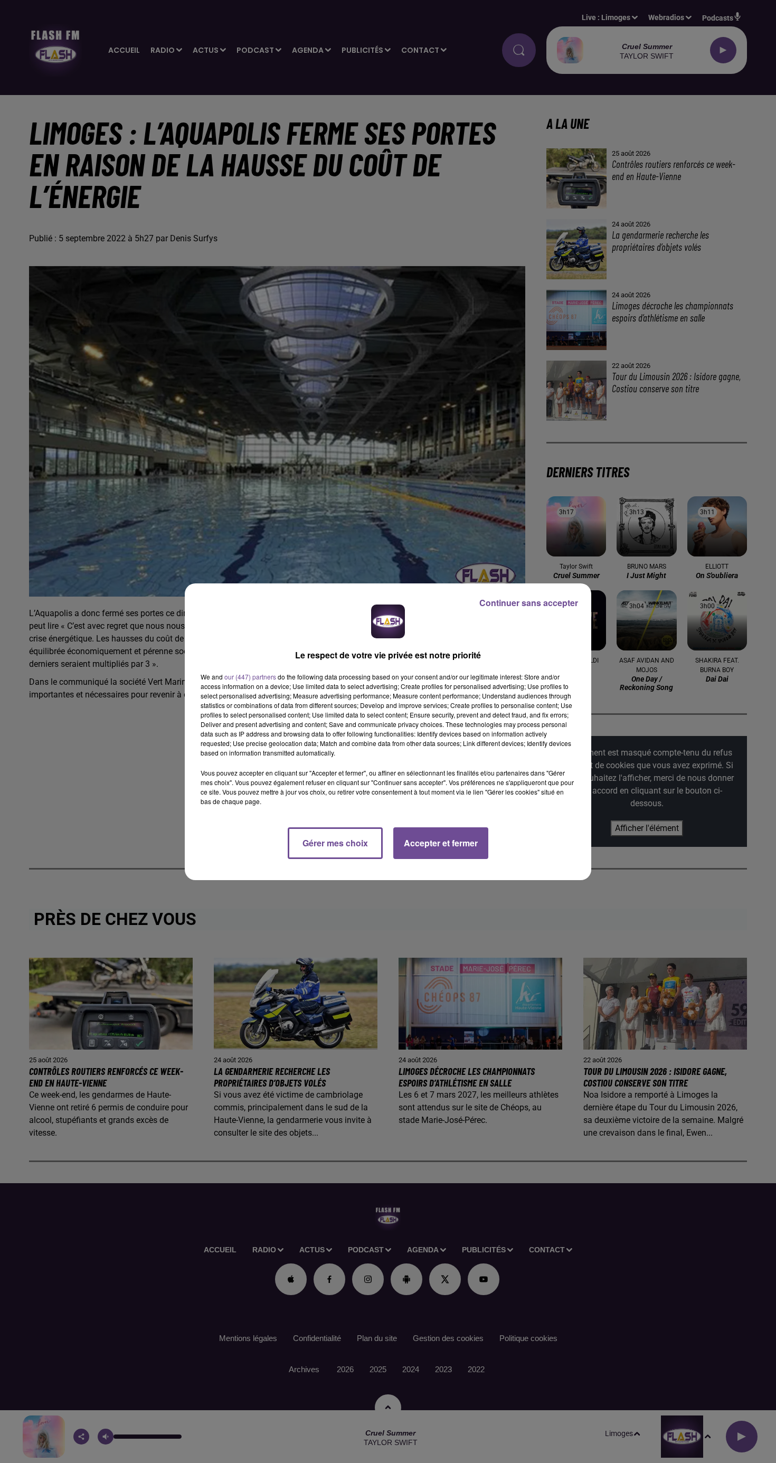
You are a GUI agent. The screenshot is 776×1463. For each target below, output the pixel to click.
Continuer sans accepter (528, 603)
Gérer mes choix (335, 843)
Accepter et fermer (441, 843)
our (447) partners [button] (250, 676)
